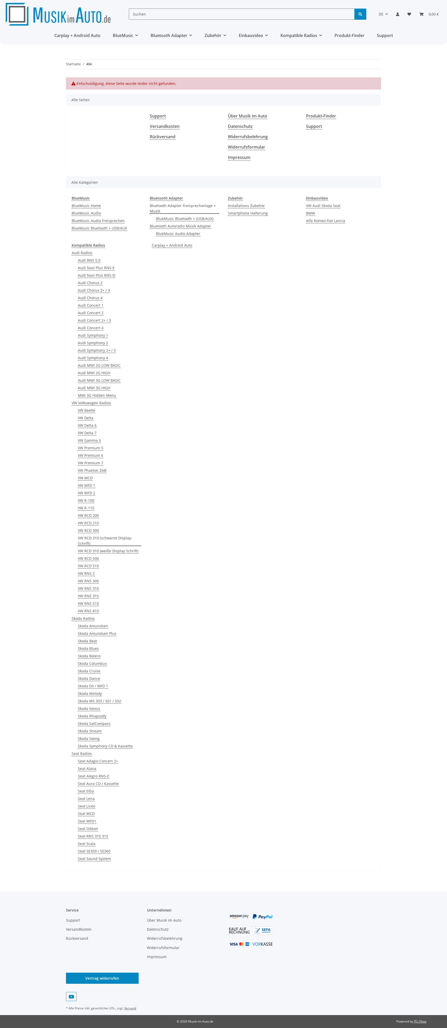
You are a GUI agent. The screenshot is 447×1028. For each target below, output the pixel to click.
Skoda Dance (89, 678)
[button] (397, 14)
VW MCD (85, 477)
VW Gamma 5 (89, 440)
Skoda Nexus (89, 708)
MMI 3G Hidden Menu (97, 395)
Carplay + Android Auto (172, 245)
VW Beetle (86, 410)
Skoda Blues (88, 648)
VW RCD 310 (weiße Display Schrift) (108, 550)
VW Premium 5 (90, 447)
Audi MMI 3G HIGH (94, 387)
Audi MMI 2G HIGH (94, 372)
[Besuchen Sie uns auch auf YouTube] (71, 996)
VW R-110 (86, 507)
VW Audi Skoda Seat (323, 205)
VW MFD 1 (86, 485)
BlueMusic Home (86, 205)
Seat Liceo (86, 806)
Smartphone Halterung (248, 213)
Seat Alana (87, 768)
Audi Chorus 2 (90, 282)
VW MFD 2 (86, 492)
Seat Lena (86, 798)
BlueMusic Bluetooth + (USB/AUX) (184, 218)
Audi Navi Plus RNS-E (96, 267)
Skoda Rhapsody (92, 716)
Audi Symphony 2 (93, 342)
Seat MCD (86, 813)
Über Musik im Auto (247, 116)
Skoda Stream (90, 731)
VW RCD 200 (88, 515)
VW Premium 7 (90, 462)
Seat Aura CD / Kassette (98, 783)
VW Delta (85, 417)
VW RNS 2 (86, 573)
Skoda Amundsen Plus (97, 633)
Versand (130, 1008)
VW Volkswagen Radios (91, 402)
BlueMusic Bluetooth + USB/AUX (99, 228)
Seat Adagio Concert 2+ (98, 761)
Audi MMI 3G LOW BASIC (99, 380)
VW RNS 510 (88, 603)
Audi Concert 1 (90, 305)
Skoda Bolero (89, 655)
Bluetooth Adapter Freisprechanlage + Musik (183, 208)
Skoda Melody (90, 693)
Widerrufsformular (246, 147)
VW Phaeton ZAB (92, 470)
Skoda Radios (83, 618)
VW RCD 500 (88, 558)
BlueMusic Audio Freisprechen (98, 220)
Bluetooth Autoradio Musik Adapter (180, 226)
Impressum (239, 157)
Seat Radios (82, 753)
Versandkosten (165, 126)
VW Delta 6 (87, 425)
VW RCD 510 (88, 565)
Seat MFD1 (87, 821)
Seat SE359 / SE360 (94, 851)
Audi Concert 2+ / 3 (94, 320)
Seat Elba (86, 791)
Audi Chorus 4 (90, 297)
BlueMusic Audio (86, 213)
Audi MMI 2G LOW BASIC (99, 365)
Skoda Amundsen (93, 625)
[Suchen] (360, 14)
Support (385, 35)
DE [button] (381, 14)
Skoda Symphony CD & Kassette (105, 746)
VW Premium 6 (90, 455)
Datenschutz (240, 126)
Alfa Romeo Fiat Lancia (325, 220)
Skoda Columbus (92, 663)
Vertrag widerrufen (102, 978)
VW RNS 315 (88, 595)
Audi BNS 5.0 (89, 260)
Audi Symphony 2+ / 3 (97, 350)
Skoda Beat (87, 640)
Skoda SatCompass (94, 723)
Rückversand (162, 136)
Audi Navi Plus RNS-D (96, 275)
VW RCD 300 (88, 530)
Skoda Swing (89, 738)
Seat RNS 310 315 (93, 836)
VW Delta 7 (87, 432)
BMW (310, 213)
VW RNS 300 (88, 580)
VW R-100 (86, 500)
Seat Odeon (88, 828)
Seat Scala (86, 843)
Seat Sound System (94, 858)
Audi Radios (82, 252)
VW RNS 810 (88, 610)
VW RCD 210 (88, 522)
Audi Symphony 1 (93, 335)
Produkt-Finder (349, 35)
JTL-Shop (420, 1021)
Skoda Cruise (89, 671)
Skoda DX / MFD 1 (93, 686)
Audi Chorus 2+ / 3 (94, 290)
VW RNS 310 (88, 588)
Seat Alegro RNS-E (93, 776)
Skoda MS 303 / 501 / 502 (99, 701)
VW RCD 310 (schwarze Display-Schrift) (105, 540)
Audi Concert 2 (90, 312)
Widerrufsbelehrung (248, 136)
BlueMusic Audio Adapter (178, 233)
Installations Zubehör (246, 205)
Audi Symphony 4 (93, 357)
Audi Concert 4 (90, 327)
